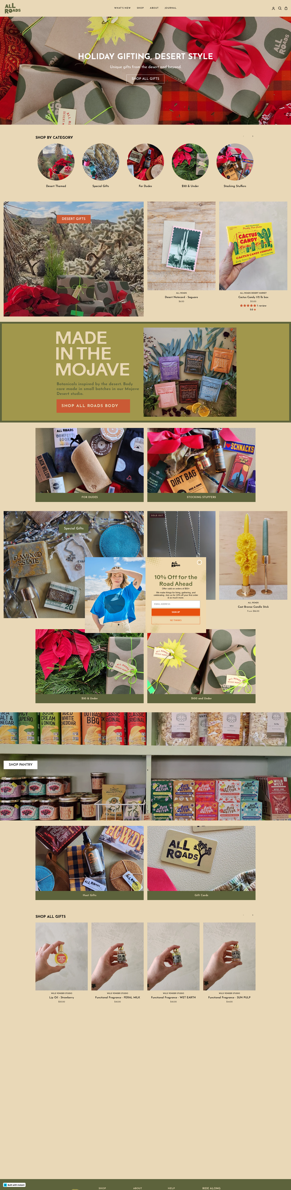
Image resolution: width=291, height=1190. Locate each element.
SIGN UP (176, 612)
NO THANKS (176, 620)
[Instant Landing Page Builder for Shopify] (14, 1185)
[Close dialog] (199, 562)
